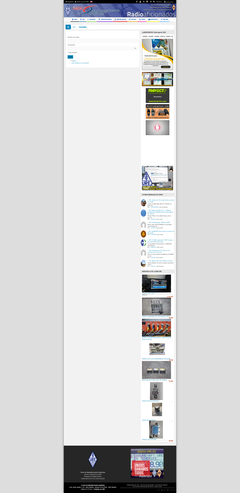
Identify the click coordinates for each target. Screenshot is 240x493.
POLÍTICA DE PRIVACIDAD (147, 485)
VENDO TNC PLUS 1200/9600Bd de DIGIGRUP (156, 358)
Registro (73, 61)
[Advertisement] (157, 151)
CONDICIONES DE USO (133, 485)
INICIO (75, 19)
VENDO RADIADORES (148, 420)
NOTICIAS (133, 19)
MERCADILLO (154, 19)
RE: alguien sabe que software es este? (161, 261)
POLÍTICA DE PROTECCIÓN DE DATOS (143, 486)
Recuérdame (73, 52)
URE (83, 19)
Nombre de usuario (73, 37)
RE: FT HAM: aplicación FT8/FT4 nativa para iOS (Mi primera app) (160, 240)
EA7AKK (153, 219)
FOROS (143, 19)
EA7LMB (153, 234)
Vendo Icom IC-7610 (148, 293)
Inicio (74, 27)
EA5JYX (153, 266)
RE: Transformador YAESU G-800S (159, 222)
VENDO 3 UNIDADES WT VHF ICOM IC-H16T (155, 316)
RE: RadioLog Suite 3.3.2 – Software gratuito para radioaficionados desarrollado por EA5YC (160, 212)
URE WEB (165, 19)
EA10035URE (154, 207)
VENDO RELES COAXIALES (150, 401)
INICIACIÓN (92, 19)
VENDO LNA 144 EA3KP (149, 439)
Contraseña (71, 45)
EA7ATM (153, 228)
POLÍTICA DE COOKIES (161, 485)
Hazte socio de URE (82, 1)
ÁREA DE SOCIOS (121, 19)
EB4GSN (153, 247)
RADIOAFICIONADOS (106, 19)
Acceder (70, 57)
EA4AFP (153, 257)
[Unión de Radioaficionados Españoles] (120, 10)
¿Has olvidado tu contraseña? (80, 63)
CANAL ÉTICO (158, 486)
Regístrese (71, 1)
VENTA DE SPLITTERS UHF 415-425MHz (154, 380)
